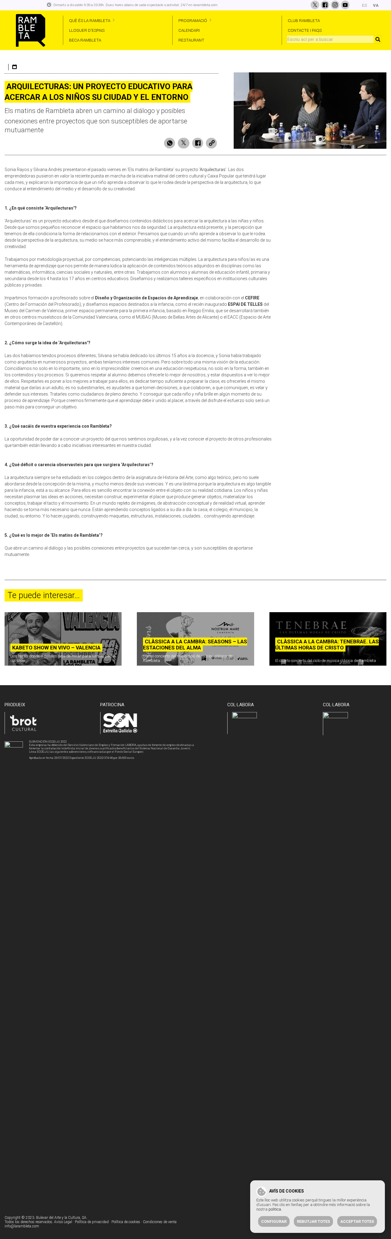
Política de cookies (125, 1222)
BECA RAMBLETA (85, 40)
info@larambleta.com (22, 1226)
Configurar (274, 1221)
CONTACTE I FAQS (305, 30)
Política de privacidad (92, 1222)
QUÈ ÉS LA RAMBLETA (89, 20)
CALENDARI (189, 30)
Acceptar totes (357, 1221)
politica (275, 1209)
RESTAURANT (191, 40)
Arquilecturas (212, 169)
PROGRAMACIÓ (192, 20)
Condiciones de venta (160, 1222)
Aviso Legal (63, 1222)
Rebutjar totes (313, 1221)
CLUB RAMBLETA (304, 20)
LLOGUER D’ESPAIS (86, 30)
